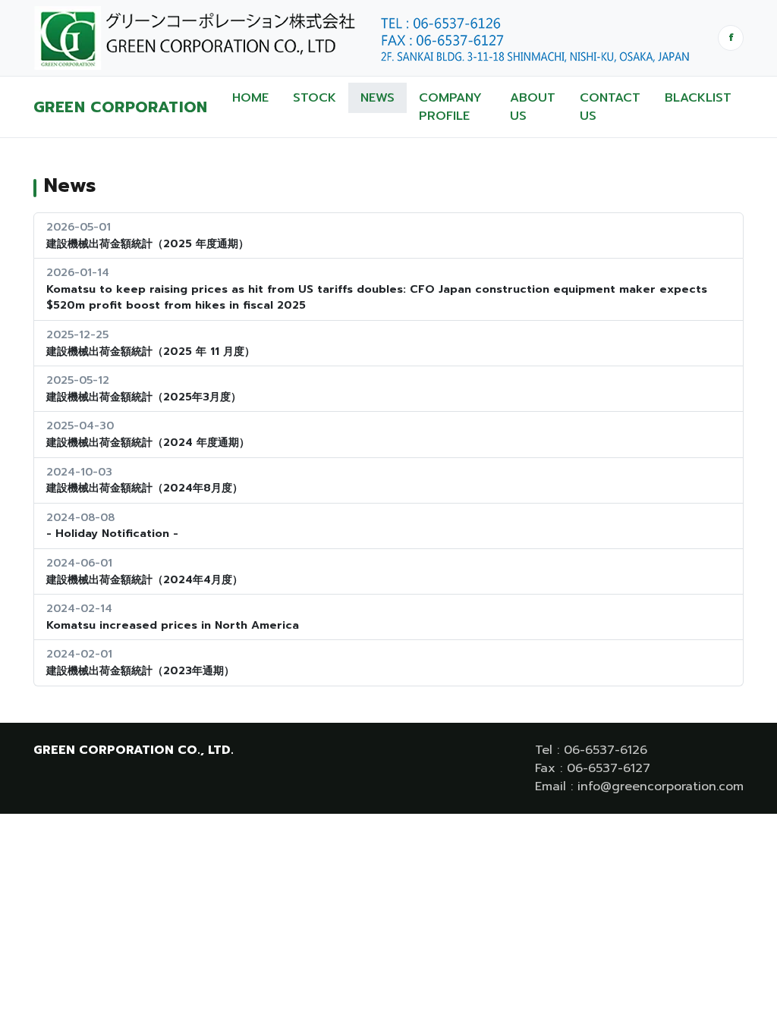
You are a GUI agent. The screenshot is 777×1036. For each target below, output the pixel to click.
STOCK (314, 98)
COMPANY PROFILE (450, 107)
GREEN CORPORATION (120, 107)
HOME (250, 98)
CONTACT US (610, 107)
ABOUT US (532, 107)
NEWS (377, 98)
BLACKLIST (698, 98)
